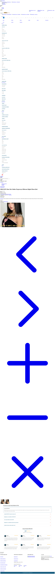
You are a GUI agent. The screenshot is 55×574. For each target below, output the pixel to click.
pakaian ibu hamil (5, 69)
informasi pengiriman (3, 560)
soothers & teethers (5, 116)
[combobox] (4, 178)
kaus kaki (3, 46)
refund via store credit (3, 566)
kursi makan (4, 136)
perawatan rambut (4, 150)
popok (3, 164)
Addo (3, 20)
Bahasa (3, 7)
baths (2, 140)
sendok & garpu (4, 124)
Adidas (12, 20)
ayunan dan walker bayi (5, 167)
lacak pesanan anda (2, 562)
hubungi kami (15, 556)
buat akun (3, 184)
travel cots (3, 97)
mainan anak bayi (5, 170)
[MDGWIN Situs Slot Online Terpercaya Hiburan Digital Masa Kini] (2, 503)
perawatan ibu (4, 155)
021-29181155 (16, 560)
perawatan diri (3, 153)
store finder (27, 14)
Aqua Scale (46, 20)
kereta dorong (4, 83)
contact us (36, 14)
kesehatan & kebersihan (5, 157)
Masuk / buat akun (4, 183)
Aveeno (12, 22)
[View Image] (7, 503)
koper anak (3, 88)
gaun (2, 52)
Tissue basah (3, 158)
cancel (1, 179)
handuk (3, 141)
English (3, 8)
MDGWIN (1, 198)
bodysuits (3, 38)
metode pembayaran (2, 558)
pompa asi (3, 131)
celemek (3, 118)
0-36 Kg (3, 93)
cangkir (3, 121)
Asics (3, 22)
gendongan (3, 95)
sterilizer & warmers (5, 114)
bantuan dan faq (16, 558)
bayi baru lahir (3, 85)
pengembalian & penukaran (3, 564)
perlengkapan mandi (5, 138)
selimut (3, 103)
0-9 (52, 17)
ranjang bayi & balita (5, 106)
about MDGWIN (9, 14)
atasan (2, 49)
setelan (2, 53)
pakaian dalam (3, 67)
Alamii (29, 20)
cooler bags (3, 134)
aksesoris (3, 56)
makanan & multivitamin (6, 128)
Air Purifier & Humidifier (5, 162)
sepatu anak (3, 43)
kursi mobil (4, 90)
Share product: (2, 202)
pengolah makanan (5, 126)
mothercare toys (4, 172)
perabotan (3, 108)
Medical (3, 161)
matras (3, 110)
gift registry (18, 14)
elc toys (3, 173)
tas (2, 28)
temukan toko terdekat (3, 568)
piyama (3, 37)
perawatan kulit (3, 146)
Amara (38, 20)
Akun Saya (1, 176)
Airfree (21, 20)
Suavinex (21, 22)
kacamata (3, 29)
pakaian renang (4, 58)
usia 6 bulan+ (3, 86)
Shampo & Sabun (4, 149)
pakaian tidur (3, 34)
